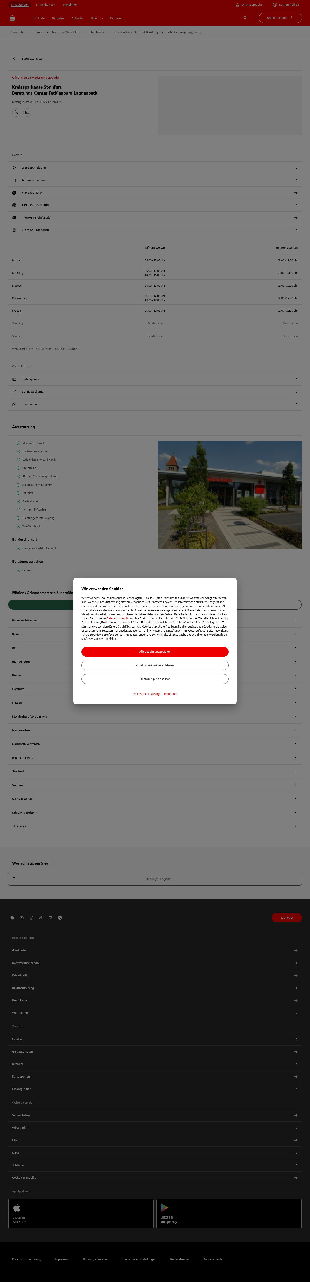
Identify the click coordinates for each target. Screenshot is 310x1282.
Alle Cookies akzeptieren (155, 651)
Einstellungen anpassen (155, 679)
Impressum (170, 694)
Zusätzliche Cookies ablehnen (155, 665)
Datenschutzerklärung (120, 618)
